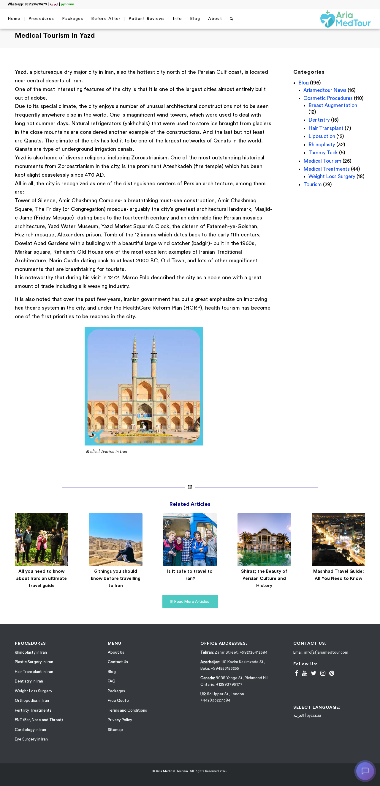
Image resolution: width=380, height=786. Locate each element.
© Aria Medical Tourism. (170, 771)
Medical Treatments (326, 169)
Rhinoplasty (321, 144)
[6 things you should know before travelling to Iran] (115, 539)
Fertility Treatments (33, 710)
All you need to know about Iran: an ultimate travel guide (41, 578)
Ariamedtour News (324, 90)
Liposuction (321, 136)
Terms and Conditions (127, 710)
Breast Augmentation (332, 105)
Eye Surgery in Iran (31, 739)
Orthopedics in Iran (32, 700)
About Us (116, 652)
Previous (24, 542)
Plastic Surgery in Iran (34, 662)
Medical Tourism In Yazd (55, 35)
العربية (54, 4)
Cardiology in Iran (30, 730)
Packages (116, 691)
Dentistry (319, 120)
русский (67, 4)
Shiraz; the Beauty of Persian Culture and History (264, 578)
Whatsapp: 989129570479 (27, 4)
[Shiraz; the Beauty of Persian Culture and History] (264, 539)
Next (356, 542)
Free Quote (118, 700)
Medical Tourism (322, 161)
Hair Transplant (325, 128)
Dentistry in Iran (29, 681)
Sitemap (115, 730)
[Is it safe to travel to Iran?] (189, 539)
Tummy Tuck (323, 152)
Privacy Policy (120, 720)
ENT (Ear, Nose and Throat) (39, 720)
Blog (303, 82)
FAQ (111, 681)
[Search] (231, 19)
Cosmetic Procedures (328, 98)
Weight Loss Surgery (331, 176)
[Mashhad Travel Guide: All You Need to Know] (338, 539)
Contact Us (118, 662)
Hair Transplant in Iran (34, 672)
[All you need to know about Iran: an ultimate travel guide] (41, 539)
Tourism (312, 184)
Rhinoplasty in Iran (31, 652)
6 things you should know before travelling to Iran (115, 578)
